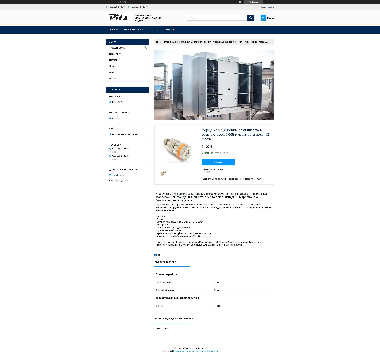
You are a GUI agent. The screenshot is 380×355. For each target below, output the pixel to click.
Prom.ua (204, 348)
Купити (218, 162)
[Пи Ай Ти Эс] (119, 22)
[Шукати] (250, 18)
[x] (159, 256)
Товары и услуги (133, 29)
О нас (155, 29)
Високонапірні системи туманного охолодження (187, 42)
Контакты (169, 29)
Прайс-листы (115, 54)
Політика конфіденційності (207, 351)
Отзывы (113, 78)
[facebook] (155, 256)
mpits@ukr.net (118, 175)
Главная (113, 29)
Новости (113, 60)
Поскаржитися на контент (183, 351)
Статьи (112, 66)
